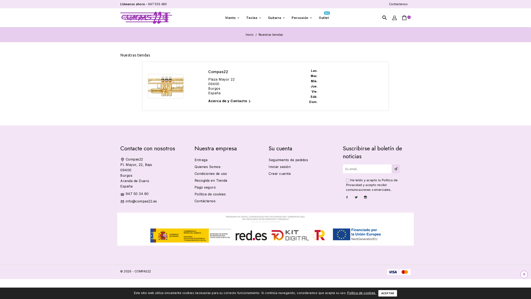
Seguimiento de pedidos (288, 160)
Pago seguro (205, 187)
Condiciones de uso (211, 174)
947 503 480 (143, 4)
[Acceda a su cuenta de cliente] (394, 17)
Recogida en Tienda (211, 180)
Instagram (365, 197)
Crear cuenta (280, 174)
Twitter (356, 197)
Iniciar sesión (280, 167)
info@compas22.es (141, 201)
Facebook (347, 197)
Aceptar (387, 293)
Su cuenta (280, 148)
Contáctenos (398, 4)
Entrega (201, 160)
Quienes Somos (208, 167)
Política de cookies (361, 293)
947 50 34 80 (137, 194)
